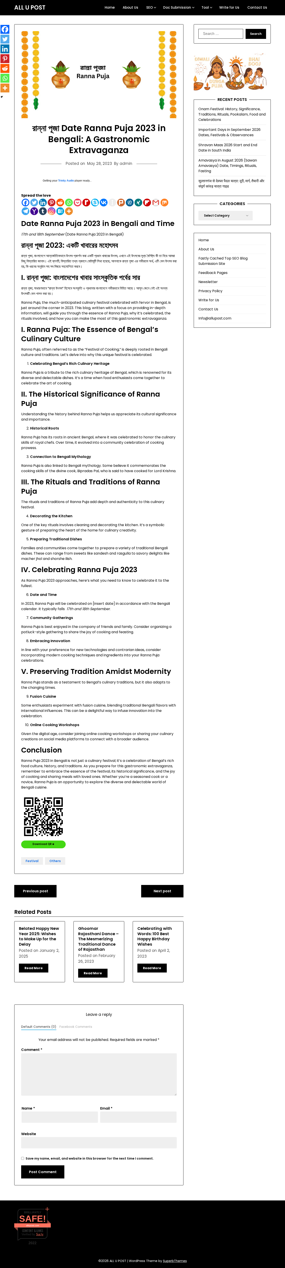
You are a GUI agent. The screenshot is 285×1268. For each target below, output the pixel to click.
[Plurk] (121, 202)
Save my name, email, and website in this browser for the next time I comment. (90, 1158)
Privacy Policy (210, 291)
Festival (32, 861)
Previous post (35, 891)
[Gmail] (156, 202)
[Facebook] (25, 202)
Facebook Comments (75, 1027)
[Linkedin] (43, 202)
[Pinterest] (51, 202)
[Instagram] (51, 211)
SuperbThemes (175, 1261)
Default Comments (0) (38, 1027)
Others (55, 861)
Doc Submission (177, 7)
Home (110, 7)
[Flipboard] (147, 202)
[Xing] (138, 202)
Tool (205, 7)
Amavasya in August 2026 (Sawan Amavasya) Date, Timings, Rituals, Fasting (227, 166)
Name (28, 1108)
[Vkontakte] (104, 202)
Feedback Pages (213, 272)
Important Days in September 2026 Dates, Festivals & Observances (229, 132)
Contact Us (257, 7)
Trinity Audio (66, 180)
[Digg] (130, 202)
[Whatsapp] (69, 202)
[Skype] (95, 202)
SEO (149, 7)
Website (28, 1133)
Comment (31, 1049)
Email (106, 1108)
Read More (33, 968)
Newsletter (208, 281)
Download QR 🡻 (43, 844)
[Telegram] (25, 211)
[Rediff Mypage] (86, 202)
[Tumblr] (43, 211)
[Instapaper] (112, 202)
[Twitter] (34, 202)
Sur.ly (39, 1234)
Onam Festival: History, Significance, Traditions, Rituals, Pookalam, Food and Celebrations (232, 114)
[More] (69, 211)
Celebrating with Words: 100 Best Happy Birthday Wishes (154, 936)
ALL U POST (29, 8)
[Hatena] (60, 211)
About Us (130, 7)
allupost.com (32, 1225)
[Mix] (164, 202)
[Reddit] (60, 202)
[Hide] (2, 97)
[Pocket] (77, 202)
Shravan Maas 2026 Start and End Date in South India (227, 147)
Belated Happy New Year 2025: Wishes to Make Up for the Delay (39, 936)
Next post (162, 891)
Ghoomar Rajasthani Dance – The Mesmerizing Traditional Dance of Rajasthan (98, 939)
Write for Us (229, 7)
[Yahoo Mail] (34, 211)
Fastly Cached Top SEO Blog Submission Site (223, 261)
